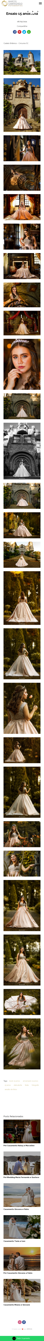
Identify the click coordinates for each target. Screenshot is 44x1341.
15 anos (8, 1085)
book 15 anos (14, 1081)
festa (27, 1085)
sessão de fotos (11, 1089)
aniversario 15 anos (30, 1081)
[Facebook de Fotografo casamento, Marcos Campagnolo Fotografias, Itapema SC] (24, 1322)
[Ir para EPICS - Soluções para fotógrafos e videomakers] (22, 1329)
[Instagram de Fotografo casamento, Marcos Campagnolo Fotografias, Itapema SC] (20, 1322)
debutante (18, 1085)
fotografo (35, 1085)
